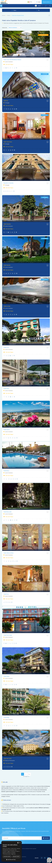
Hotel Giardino (7, 224)
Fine (29, 774)
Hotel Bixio (6, 470)
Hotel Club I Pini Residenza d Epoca (12, 59)
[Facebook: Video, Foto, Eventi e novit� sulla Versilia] (42, 858)
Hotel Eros (6, 594)
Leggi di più (13, 853)
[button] (11, 859)
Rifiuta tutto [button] (16, 856)
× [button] (19, 842)
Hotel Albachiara (8, 142)
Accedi (39, 2)
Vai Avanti (46, 838)
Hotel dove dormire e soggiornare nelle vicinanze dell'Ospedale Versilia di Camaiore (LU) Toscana (25, 23)
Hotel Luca (6, 347)
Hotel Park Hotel (8, 635)
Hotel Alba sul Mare (8, 553)
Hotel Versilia (7, 265)
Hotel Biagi (6, 717)
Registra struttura (46, 1)
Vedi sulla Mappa (9, 64)
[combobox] (18, 842)
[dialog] (11, 851)
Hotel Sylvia (7, 429)
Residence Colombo (8, 183)
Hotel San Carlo (7, 758)
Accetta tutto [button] (7, 856)
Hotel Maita (6, 676)
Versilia (8, 15)
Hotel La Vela (7, 306)
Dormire (3, 15)
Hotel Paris (6, 388)
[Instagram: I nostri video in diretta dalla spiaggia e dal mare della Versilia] (45, 858)
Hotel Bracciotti (7, 512)
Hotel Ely (6, 100)
